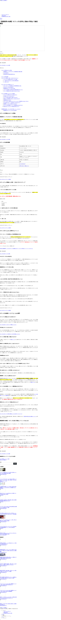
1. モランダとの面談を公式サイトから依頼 (10, 79)
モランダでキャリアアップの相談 (5, 179)
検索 (0, 462)
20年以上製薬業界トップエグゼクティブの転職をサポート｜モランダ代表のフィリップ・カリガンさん (16, 248)
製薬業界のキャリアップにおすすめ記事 (10, 110)
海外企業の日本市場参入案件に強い (9, 74)
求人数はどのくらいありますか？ (9, 96)
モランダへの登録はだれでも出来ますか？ (10, 94)
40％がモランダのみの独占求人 (9, 87)
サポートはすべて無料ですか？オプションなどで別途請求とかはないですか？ (16, 101)
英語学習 (25, 416)
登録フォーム (13, 339)
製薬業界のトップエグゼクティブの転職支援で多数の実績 (13, 71)
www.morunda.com (22, 163)
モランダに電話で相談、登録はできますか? (10, 97)
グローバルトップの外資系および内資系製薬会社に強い (12, 85)
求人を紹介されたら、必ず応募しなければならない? (12, 102)
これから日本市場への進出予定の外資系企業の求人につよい (13, 89)
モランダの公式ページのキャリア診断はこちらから (8, 324)
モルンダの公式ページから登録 (5, 139)
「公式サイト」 (6, 192)
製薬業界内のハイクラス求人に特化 (9, 88)
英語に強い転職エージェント (31, 416)
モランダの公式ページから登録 (5, 65)
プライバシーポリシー (7, 611)
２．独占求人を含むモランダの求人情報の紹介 (11, 80)
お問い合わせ (6, 612)
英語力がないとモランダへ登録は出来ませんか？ (11, 106)
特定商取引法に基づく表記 (8, 613)
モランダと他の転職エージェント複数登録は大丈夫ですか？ (13, 105)
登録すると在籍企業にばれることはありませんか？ (12, 98)
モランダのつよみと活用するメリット (8, 84)
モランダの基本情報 (5, 76)
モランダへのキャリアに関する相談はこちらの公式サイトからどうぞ (11, 413)
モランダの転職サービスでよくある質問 (8, 93)
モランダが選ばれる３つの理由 (7, 70)
